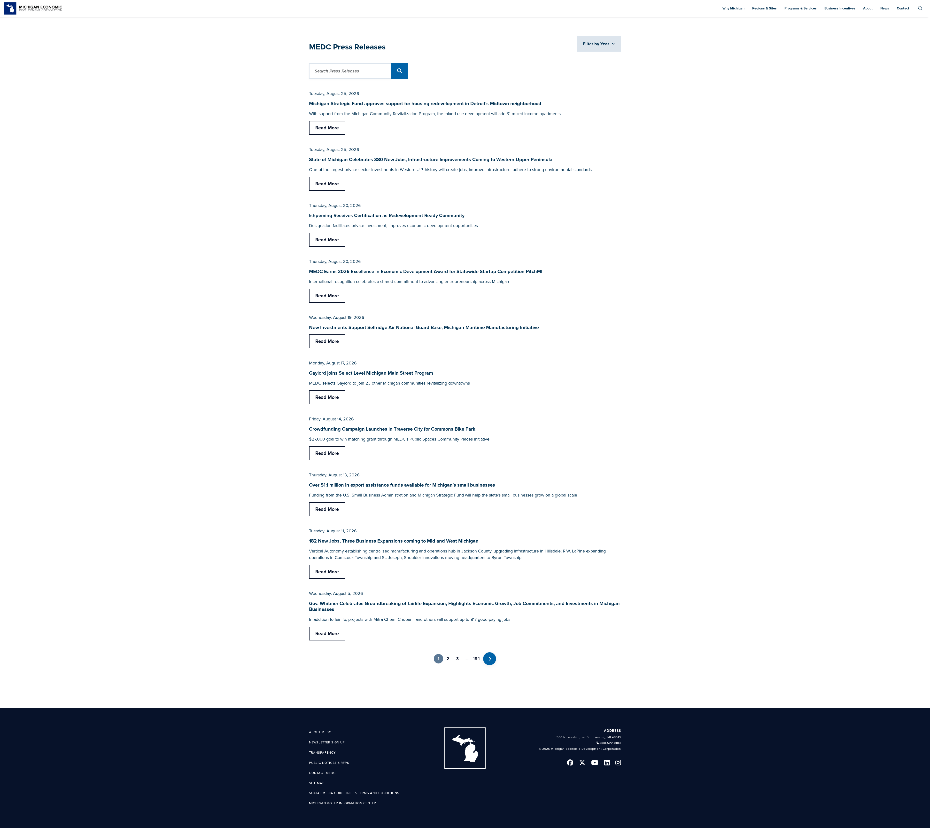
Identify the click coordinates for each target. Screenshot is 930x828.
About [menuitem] (868, 8)
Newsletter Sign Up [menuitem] (327, 742)
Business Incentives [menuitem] (839, 8)
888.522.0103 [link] (610, 743)
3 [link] (457, 658)
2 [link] (448, 658)
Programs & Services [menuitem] (800, 8)
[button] (399, 71)
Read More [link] (327, 128)
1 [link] (438, 658)
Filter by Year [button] (596, 44)
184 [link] (476, 658)
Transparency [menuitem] (322, 753)
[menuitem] (920, 8)
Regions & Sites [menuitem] (764, 8)
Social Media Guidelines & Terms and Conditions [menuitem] (354, 793)
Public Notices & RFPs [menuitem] (329, 763)
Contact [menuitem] (903, 8)
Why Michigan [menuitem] (733, 8)
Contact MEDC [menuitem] (322, 773)
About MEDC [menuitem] (320, 732)
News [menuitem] (884, 8)
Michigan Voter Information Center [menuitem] (342, 803)
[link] (33, 8)
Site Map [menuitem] (317, 783)
